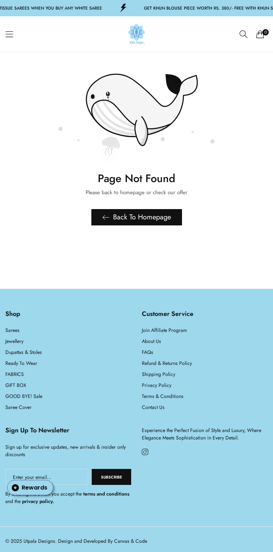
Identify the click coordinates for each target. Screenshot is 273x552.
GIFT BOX (15, 385)
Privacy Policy (156, 385)
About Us (151, 341)
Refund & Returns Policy (167, 363)
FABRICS (14, 374)
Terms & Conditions (162, 396)
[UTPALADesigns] (136, 34)
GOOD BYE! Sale (23, 396)
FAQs (147, 352)
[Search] (243, 34)
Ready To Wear (21, 363)
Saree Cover (18, 407)
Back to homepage (142, 217)
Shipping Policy (158, 374)
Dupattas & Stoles (23, 352)
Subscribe (111, 477)
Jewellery (14, 341)
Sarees (12, 330)
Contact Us (153, 407)
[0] (260, 34)
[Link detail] (145, 452)
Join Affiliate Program (164, 330)
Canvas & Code (130, 541)
